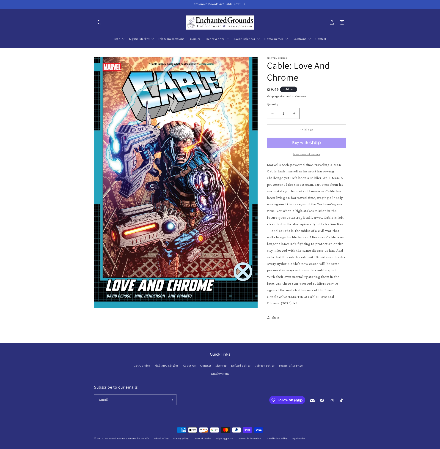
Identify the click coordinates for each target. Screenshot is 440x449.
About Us (189, 365)
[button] (99, 22)
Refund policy (161, 438)
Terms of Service (291, 365)
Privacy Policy (264, 365)
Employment (220, 373)
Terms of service (202, 438)
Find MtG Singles (166, 365)
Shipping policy (224, 438)
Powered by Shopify (138, 438)
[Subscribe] (171, 400)
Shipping (272, 96)
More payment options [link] (306, 153)
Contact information (249, 438)
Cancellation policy (276, 438)
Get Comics (142, 365)
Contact (205, 365)
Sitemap (221, 365)
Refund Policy (240, 365)
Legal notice (298, 438)
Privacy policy (181, 438)
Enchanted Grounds (115, 438)
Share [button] (276, 317)
